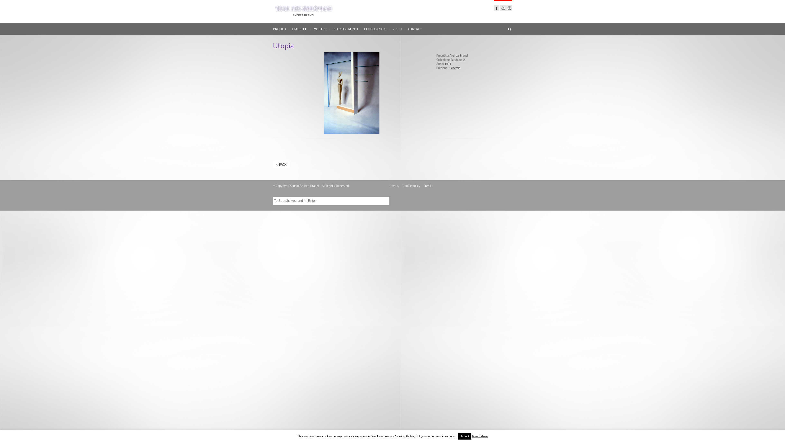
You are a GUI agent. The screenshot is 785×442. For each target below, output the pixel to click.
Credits (428, 185)
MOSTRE (320, 28)
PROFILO (279, 28)
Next (434, 93)
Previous (270, 93)
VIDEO (397, 28)
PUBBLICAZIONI (375, 28)
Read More (480, 436)
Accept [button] (465, 436)
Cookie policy (411, 185)
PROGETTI (299, 28)
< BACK (281, 164)
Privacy (394, 185)
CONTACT (415, 28)
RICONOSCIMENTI (345, 28)
